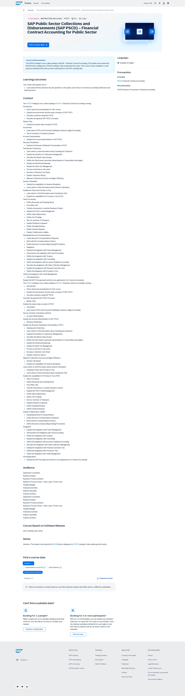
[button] (28, 563)
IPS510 (29, 103)
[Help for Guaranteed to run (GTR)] (44, 567)
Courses (31, 10)
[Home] (24, 10)
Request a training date (34, 629)
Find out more (78, 634)
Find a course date (37, 45)
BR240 (59, 103)
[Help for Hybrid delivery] (61, 567)
